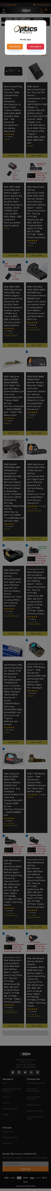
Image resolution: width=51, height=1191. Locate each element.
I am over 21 (15, 47)
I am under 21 (35, 47)
